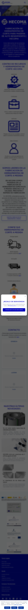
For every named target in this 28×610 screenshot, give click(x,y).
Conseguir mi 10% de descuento (14, 309)
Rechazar (7, 607)
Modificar (14, 607)
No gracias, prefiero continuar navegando (14, 313)
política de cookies (18, 604)
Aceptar (21, 607)
